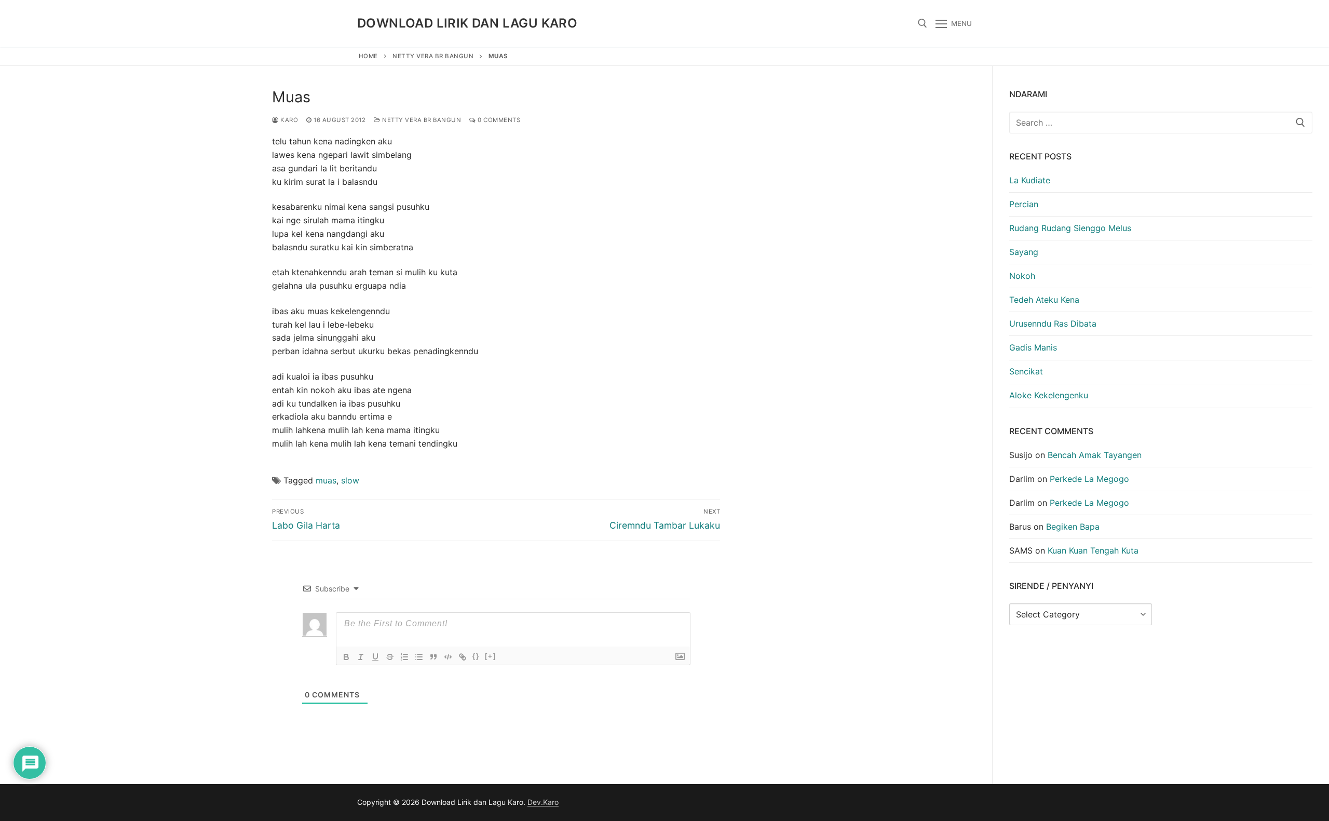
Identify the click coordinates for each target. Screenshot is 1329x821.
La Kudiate (1029, 180)
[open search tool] (922, 23)
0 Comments (498, 120)
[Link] (462, 657)
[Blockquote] (433, 657)
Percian (1023, 204)
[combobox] (1160, 122)
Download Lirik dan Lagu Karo (467, 23)
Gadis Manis (1033, 347)
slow (350, 480)
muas (326, 480)
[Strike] (390, 657)
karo (288, 120)
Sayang (1023, 252)
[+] (490, 656)
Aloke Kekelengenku (1048, 395)
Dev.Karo (543, 802)
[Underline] (375, 657)
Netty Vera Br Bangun (432, 56)
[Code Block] (448, 657)
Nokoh (1022, 276)
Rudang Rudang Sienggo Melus (1070, 228)
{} (476, 656)
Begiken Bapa (1073, 526)
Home (368, 56)
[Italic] (361, 657)
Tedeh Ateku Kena (1044, 299)
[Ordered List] (404, 657)
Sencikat (1026, 371)
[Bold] (346, 657)
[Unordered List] (419, 657)
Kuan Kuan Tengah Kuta (1093, 550)
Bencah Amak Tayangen (1095, 455)
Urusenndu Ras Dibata (1052, 323)
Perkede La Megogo (1089, 479)
